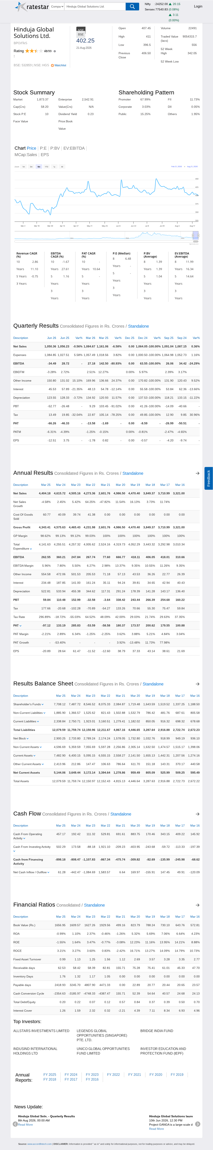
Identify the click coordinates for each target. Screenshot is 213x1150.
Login (198, 6)
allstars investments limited (41, 1031)
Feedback (209, 478)
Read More (25, 1124)
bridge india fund (156, 1031)
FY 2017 (71, 1079)
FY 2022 (113, 1074)
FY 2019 (177, 1074)
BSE (81, 34)
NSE (81, 30)
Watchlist (60, 65)
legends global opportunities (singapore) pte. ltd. (102, 1035)
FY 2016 (92, 1079)
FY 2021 (134, 1074)
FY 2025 (49, 1074)
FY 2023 (92, 1074)
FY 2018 (49, 1079)
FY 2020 (156, 1074)
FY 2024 (71, 1074)
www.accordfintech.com (39, 1144)
